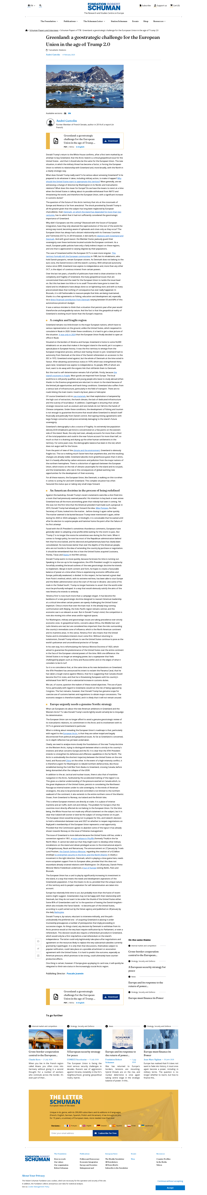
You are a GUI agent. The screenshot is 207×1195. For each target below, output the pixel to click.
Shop (145, 21)
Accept (170, 1187)
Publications (85, 1154)
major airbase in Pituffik (83, 838)
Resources (158, 21)
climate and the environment (86, 450)
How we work (60, 1159)
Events (135, 21)
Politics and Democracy (89, 1159)
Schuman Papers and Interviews (44, 30)
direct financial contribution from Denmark (70, 299)
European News (111, 1154)
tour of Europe (89, 868)
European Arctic (70, 733)
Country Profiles (163, 1159)
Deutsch (104, 1126)
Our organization (61, 1165)
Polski (134, 1126)
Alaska (66, 554)
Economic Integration (89, 1162)
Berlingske (59, 912)
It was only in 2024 (67, 334)
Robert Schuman (61, 1168)
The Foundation (60, 1154)
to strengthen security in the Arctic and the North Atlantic (81, 854)
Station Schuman (119, 21)
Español (119, 1126)
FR (65, 113)
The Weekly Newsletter (114, 1159)
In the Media (161, 1162)
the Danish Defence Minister (72, 851)
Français (74, 1126)
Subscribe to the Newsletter (116, 1168)
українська (149, 1126)
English (89, 1126)
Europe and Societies (88, 1165)
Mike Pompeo (102, 508)
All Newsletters (111, 1162)
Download (113, 141)
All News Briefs (111, 1165)
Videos (159, 1165)
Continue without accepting (170, 1181)
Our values (58, 1162)
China (68, 760)
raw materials (79, 396)
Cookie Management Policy (38, 1187)
